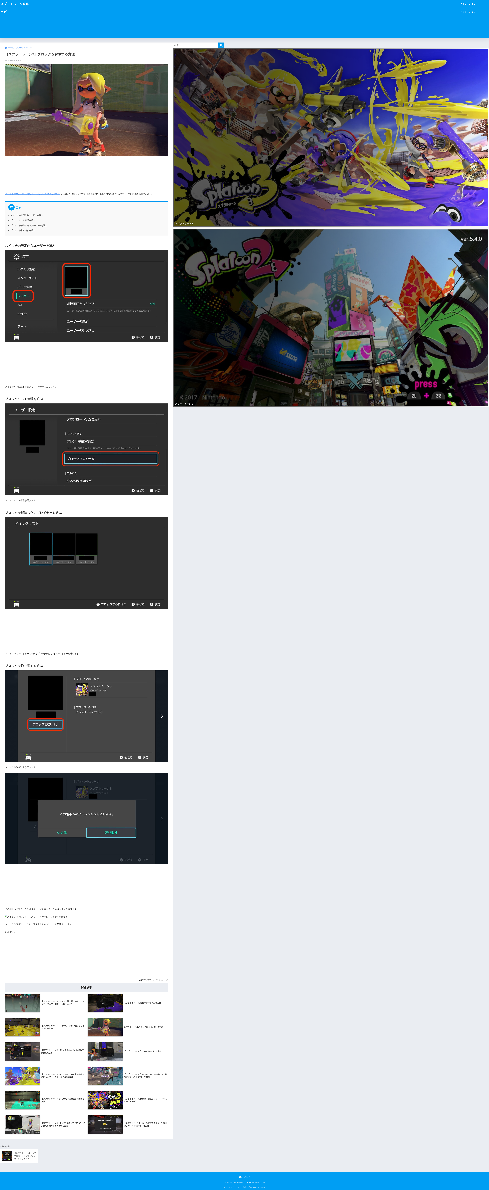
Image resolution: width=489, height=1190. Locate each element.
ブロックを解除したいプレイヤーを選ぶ (29, 225)
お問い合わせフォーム (234, 1182)
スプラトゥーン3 (468, 12)
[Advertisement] (245, 19)
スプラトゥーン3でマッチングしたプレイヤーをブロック (32, 193)
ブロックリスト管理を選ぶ (23, 220)
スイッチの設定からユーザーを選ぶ (27, 215)
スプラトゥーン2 (468, 4)
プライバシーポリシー (255, 1182)
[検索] (221, 45)
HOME (246, 1177)
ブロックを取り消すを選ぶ (23, 230)
